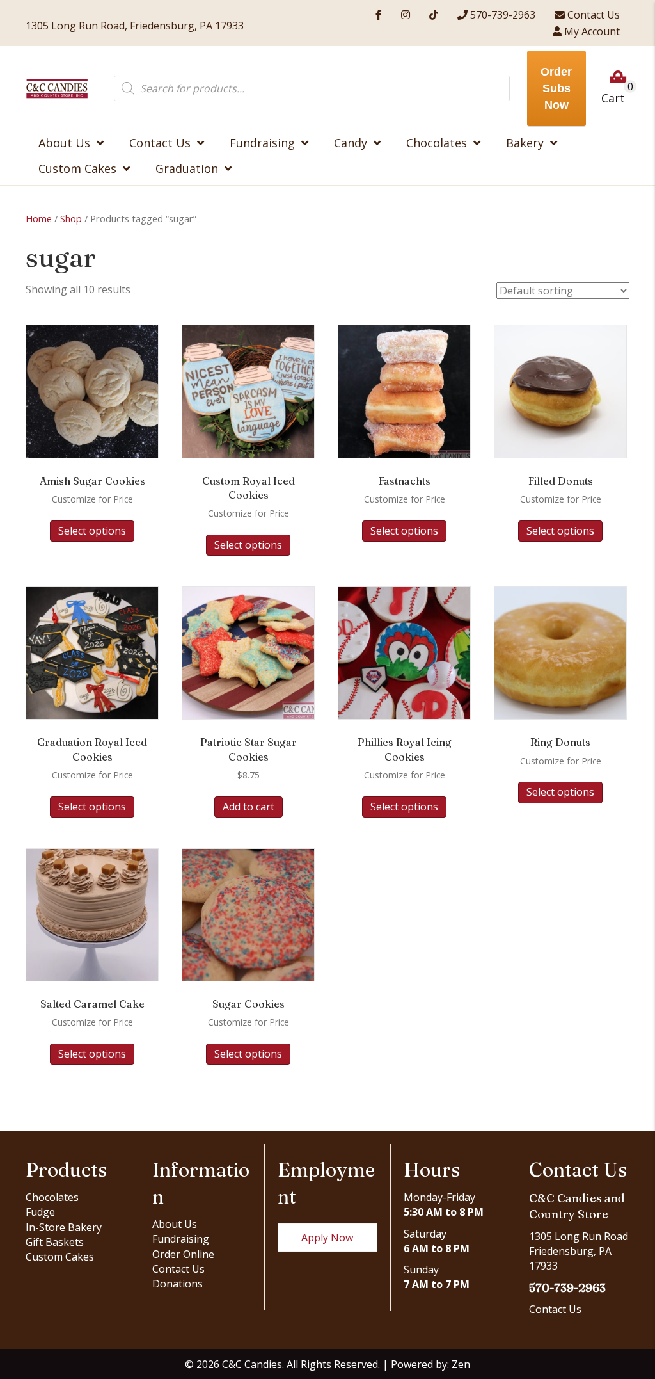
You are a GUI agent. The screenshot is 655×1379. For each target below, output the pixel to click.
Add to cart (248, 807)
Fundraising (180, 1239)
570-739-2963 (567, 1287)
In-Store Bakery (64, 1227)
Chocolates (52, 1197)
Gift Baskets (55, 1242)
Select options (92, 531)
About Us (174, 1224)
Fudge (40, 1212)
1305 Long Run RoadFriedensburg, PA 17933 (578, 1251)
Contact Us (178, 1269)
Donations (177, 1284)
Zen (461, 1364)
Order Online (183, 1254)
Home (39, 218)
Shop (71, 218)
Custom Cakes (60, 1257)
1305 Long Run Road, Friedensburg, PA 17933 (135, 26)
